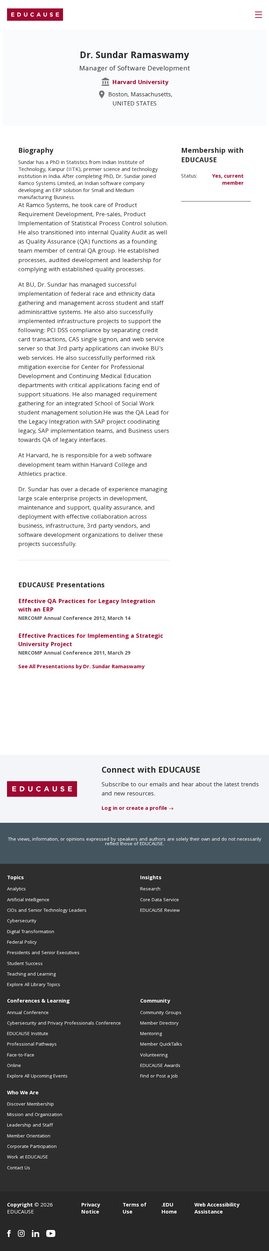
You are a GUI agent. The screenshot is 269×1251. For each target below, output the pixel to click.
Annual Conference (28, 1013)
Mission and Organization (34, 1115)
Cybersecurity (21, 921)
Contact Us (18, 1168)
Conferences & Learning (38, 1001)
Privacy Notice (90, 1209)
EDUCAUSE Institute (27, 1034)
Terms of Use (134, 1209)
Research (150, 889)
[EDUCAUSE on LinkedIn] (35, 1233)
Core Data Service (159, 900)
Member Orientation (28, 1136)
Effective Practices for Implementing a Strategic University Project (90, 640)
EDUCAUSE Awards (160, 1066)
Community (155, 1001)
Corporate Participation (32, 1147)
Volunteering (153, 1055)
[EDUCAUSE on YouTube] (51, 1233)
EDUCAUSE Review (160, 911)
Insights (150, 878)
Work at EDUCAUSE (27, 1157)
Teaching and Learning (31, 974)
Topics (15, 878)
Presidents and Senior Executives (43, 953)
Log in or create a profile (134, 808)
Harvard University (140, 83)
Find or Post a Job (159, 1076)
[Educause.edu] (42, 789)
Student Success (25, 964)
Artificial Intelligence (28, 900)
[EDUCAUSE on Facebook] (9, 1233)
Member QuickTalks (161, 1044)
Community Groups (160, 1013)
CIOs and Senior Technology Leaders (47, 911)
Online (14, 1066)
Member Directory (159, 1023)
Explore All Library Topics (33, 985)
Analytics (16, 889)
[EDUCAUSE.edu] (35, 14)
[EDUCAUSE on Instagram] (21, 1233)
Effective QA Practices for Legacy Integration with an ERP (86, 606)
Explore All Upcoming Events (37, 1076)
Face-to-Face (20, 1055)
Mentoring (151, 1034)
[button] (258, 14)
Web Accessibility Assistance (216, 1209)
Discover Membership (30, 1104)
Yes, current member (228, 180)
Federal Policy (22, 942)
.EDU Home (169, 1209)
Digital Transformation (30, 932)
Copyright (20, 1205)
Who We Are (23, 1093)
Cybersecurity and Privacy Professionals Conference (64, 1023)
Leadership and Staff (30, 1125)
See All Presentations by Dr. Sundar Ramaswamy (81, 667)
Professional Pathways (32, 1044)
